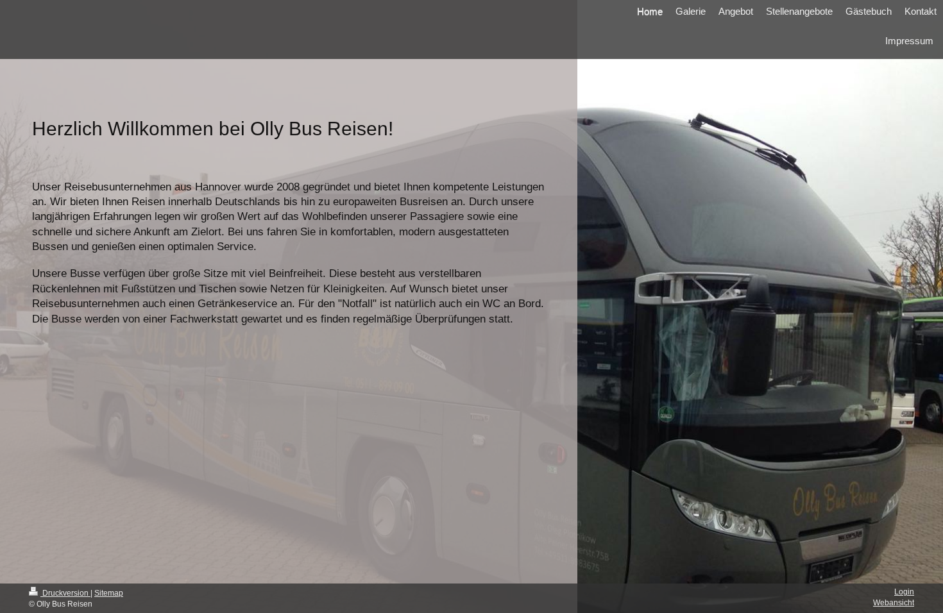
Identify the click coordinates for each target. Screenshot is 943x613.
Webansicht (893, 602)
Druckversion (65, 593)
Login (904, 591)
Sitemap (108, 593)
